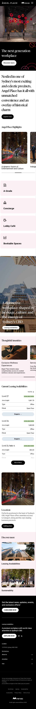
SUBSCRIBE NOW (10, 610)
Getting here (7, 526)
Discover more (9, 63)
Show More (18, 462)
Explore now (7, 117)
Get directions (5, 651)
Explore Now (9, 636)
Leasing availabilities (10, 327)
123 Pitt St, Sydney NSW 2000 (9, 647)
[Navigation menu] (33, 3)
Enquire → (18, 414)
